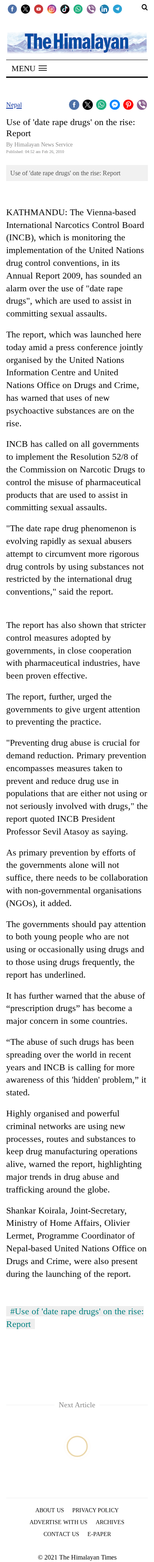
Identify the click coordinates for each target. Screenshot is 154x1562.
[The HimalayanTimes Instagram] (51, 9)
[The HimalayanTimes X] (25, 9)
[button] (29, 68)
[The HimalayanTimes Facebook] (12, 9)
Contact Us (61, 1534)
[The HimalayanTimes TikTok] (65, 9)
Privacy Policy (95, 1510)
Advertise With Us (58, 1522)
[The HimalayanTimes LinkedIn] (104, 9)
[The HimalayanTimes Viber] (91, 9)
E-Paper (99, 1534)
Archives (110, 1522)
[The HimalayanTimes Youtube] (38, 9)
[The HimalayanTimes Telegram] (117, 9)
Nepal (14, 104)
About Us (49, 1510)
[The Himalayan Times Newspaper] (77, 42)
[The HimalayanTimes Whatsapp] (78, 9)
